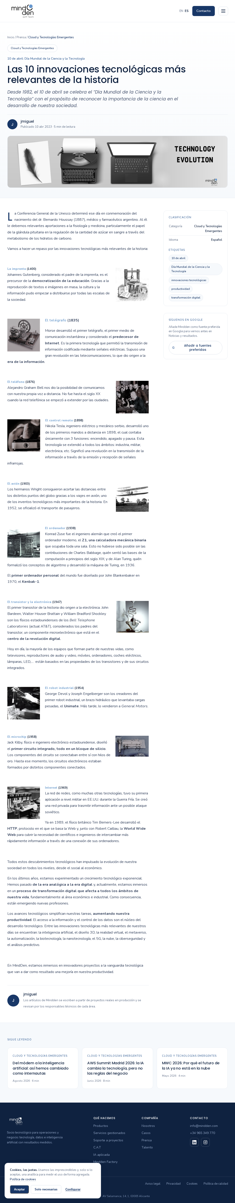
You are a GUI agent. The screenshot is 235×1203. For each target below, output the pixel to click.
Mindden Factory (105, 1162)
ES (187, 11)
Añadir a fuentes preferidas (191, 347)
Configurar (73, 1189)
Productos (100, 1126)
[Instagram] (205, 1142)
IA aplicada (101, 1155)
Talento (147, 1147)
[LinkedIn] (194, 1142)
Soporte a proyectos (108, 1140)
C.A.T (97, 1147)
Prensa (21, 37)
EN (181, 11)
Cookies (192, 1184)
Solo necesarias (46, 1189)
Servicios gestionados (109, 1133)
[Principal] (223, 11)
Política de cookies (23, 1179)
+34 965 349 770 (202, 1133)
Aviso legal (152, 1184)
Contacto (203, 10)
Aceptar (19, 1189)
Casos (146, 1133)
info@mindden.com (204, 1126)
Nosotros (148, 1126)
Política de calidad (216, 1184)
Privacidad (173, 1184)
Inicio (10, 37)
